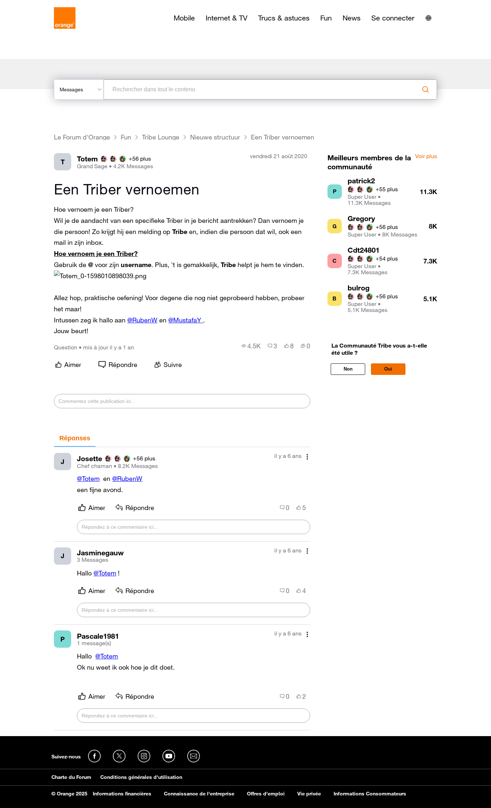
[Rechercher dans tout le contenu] (425, 89)
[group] (251, 345)
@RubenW (142, 320)
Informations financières (122, 793)
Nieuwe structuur (215, 137)
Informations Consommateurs (370, 793)
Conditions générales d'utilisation (141, 777)
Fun (326, 18)
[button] (100, 275)
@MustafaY (184, 320)
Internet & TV (226, 18)
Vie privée (309, 793)
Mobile (184, 18)
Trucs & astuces (283, 18)
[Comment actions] (307, 456)
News (352, 18)
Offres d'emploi (266, 793)
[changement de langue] (428, 18)
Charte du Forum (71, 777)
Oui (388, 369)
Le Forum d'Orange (82, 137)
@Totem (88, 478)
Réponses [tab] (74, 438)
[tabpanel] (182, 588)
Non (348, 369)
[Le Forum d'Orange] (64, 18)
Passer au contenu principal (38, 5)
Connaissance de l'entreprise (199, 793)
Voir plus (426, 156)
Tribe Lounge (160, 137)
